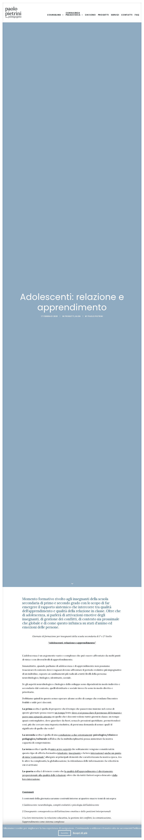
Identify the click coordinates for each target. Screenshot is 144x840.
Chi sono (90, 14)
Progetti (103, 14)
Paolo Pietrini (95, 316)
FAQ (137, 14)
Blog (78, 316)
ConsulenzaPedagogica (73, 13)
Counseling (54, 14)
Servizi (115, 14)
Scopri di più (80, 832)
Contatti (126, 14)
